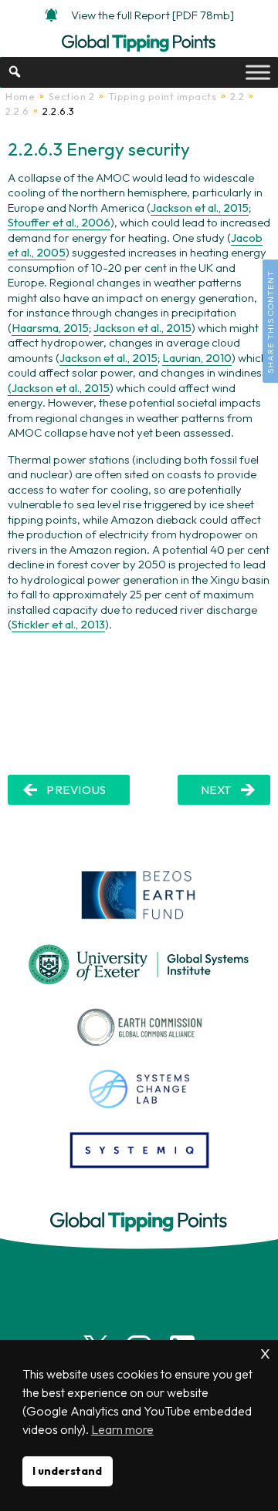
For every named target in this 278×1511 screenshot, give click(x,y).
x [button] (265, 1351)
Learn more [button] (122, 1429)
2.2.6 (17, 111)
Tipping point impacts (162, 96)
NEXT (216, 789)
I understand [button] (67, 1471)
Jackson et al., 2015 (200, 207)
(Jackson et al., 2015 (59, 387)
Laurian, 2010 (197, 357)
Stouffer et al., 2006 (59, 222)
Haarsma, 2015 (50, 327)
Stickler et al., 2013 (58, 624)
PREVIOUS (76, 789)
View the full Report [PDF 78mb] (152, 15)
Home (20, 96)
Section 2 (72, 96)
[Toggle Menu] (258, 72)
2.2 (237, 96)
